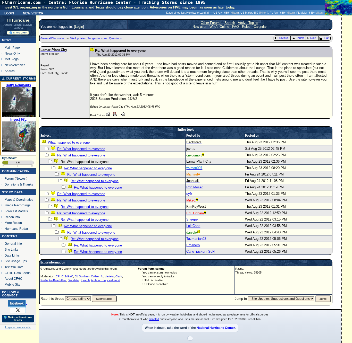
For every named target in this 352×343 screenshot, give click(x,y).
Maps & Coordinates (19, 199)
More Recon (13, 222)
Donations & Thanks (19, 184)
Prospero (193, 245)
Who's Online (219, 27)
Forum (9, 178)
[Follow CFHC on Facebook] (17, 303)
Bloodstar (73, 280)
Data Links (12, 255)
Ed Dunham (82, 276)
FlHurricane (18, 20)
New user (199, 27)
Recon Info (12, 217)
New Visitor (33, 12)
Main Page (12, 47)
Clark (118, 276)
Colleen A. (97, 276)
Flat (326, 37)
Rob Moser (194, 187)
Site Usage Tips (16, 261)
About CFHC (13, 278)
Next (313, 37)
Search (10, 71)
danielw (109, 276)
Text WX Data (14, 267)
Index (300, 37)
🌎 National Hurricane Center (18, 318)
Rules (246, 27)
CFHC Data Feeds (17, 273)
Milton (234, 12)
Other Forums (211, 23)
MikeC (69, 276)
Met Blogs (12, 59)
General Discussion (53, 38)
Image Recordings (17, 205)
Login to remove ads (18, 327)
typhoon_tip (98, 280)
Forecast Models (16, 211)
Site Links (11, 249)
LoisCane (193, 226)
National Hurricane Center (216, 328)
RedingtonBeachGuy (53, 280)
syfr (189, 194)
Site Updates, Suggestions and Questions (96, 38)
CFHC (60, 276)
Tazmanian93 (196, 239)
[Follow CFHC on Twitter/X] (18, 310)
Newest (21, 178)
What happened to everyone (69, 142)
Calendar (260, 27)
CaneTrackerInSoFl (200, 251)
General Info (13, 243)
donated (154, 319)
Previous (283, 37)
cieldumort (113, 280)
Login (9, 12)
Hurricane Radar (16, 228)
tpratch (85, 280)
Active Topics (248, 23)
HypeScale (9, 158)
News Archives (15, 65)
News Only (12, 53)
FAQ (235, 27)
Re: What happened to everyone (81, 149)
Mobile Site (12, 284)
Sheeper (192, 219)
